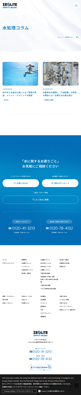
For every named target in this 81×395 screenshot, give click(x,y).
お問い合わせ (63, 296)
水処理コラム (26, 303)
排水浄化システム (45, 266)
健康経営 (43, 316)
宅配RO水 (62, 266)
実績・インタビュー (8, 296)
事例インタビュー (8, 303)
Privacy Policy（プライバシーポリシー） (19, 391)
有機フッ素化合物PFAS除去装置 (49, 280)
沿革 (41, 310)
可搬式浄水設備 (45, 273)
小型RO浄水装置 (45, 285)
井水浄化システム (45, 263)
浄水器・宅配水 (26, 273)
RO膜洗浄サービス (27, 270)
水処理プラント (26, 263)
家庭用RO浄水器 (64, 263)
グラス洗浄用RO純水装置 (48, 288)
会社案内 (43, 296)
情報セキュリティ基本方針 (67, 310)
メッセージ (43, 303)
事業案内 (24, 260)
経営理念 (43, 306)
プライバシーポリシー (66, 306)
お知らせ (24, 299)
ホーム (5, 260)
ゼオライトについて (8, 263)
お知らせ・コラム (27, 296)
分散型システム (45, 270)
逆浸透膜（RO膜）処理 (47, 276)
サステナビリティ (45, 313)
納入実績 (5, 299)
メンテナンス (26, 266)
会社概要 (43, 299)
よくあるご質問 (64, 299)
